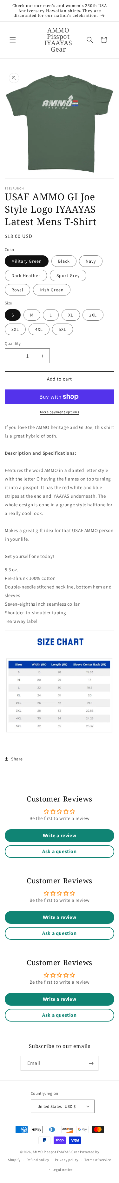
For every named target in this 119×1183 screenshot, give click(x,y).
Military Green (26, 261)
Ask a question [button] (59, 851)
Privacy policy (66, 1160)
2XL (93, 315)
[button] (13, 40)
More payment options (59, 412)
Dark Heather (25, 275)
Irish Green (52, 290)
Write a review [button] (59, 835)
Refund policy (38, 1160)
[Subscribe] (91, 1063)
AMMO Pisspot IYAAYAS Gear (56, 1152)
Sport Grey (68, 275)
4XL (39, 329)
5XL (62, 329)
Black (64, 261)
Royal (17, 290)
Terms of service (97, 1160)
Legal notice (62, 1169)
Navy (91, 261)
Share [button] (17, 759)
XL (70, 315)
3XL (15, 329)
